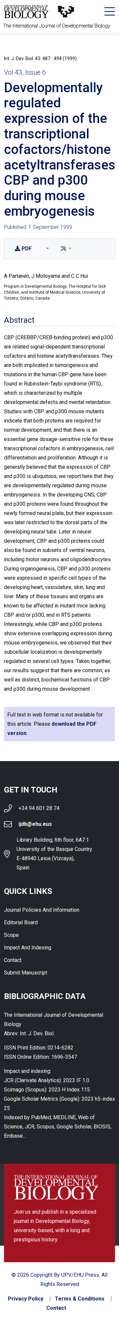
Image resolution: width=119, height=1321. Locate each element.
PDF (26, 248)
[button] (46, 248)
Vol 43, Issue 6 (25, 72)
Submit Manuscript (25, 973)
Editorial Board (21, 922)
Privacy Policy (25, 1299)
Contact (12, 960)
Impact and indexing (27, 947)
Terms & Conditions (79, 1299)
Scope (11, 935)
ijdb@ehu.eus (35, 824)
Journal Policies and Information (41, 910)
